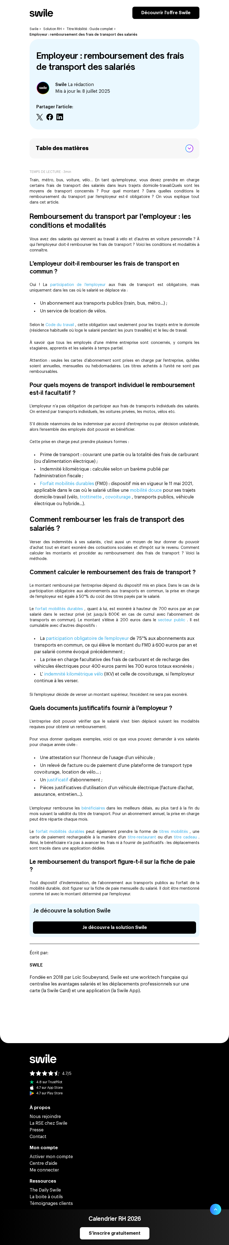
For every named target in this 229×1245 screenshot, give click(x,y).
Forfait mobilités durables (67, 483)
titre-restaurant (143, 837)
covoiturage (118, 497)
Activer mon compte (51, 1157)
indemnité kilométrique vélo (74, 674)
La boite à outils (46, 1197)
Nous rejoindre (45, 1116)
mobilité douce (146, 490)
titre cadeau (186, 837)
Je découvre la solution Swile (114, 927)
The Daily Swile (45, 1190)
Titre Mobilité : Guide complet (90, 29)
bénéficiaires (94, 808)
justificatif (58, 780)
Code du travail (60, 325)
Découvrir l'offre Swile (165, 13)
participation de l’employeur (79, 285)
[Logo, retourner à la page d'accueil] (41, 13)
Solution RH (52, 29)
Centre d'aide (43, 1163)
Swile (34, 29)
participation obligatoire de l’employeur (88, 638)
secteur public (172, 620)
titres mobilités (174, 832)
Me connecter (44, 1170)
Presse (37, 1130)
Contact (38, 1136)
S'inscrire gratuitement (114, 1233)
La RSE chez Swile (48, 1123)
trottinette (91, 497)
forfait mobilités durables (59, 609)
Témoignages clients (51, 1203)
